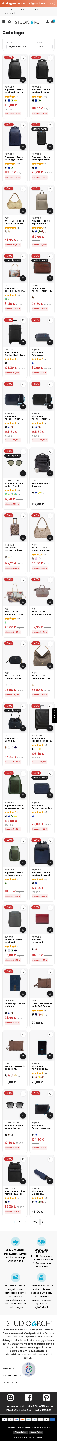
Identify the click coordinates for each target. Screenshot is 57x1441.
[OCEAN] (15, 747)
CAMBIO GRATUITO (42, 1285)
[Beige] (9, 231)
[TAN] (36, 685)
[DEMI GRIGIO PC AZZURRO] (9, 494)
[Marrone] (33, 297)
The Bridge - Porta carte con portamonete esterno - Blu (15, 1007)
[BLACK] (6, 685)
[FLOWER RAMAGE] (12, 557)
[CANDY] (12, 747)
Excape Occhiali (12, 480)
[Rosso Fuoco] (39, 1014)
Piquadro (9, 87)
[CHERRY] (42, 493)
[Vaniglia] (9, 557)
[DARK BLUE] (36, 749)
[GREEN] (9, 685)
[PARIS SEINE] (6, 299)
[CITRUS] (39, 749)
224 (35, 1222)
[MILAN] (9, 299)
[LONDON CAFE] (6, 622)
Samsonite (10, 349)
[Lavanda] (9, 950)
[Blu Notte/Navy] (15, 950)
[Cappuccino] (42, 1014)
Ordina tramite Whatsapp (21, 10)
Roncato (9, 937)
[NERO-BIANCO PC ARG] (15, 494)
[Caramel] (6, 747)
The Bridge (36, 285)
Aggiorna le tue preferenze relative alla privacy (28, 1427)
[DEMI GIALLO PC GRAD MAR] (12, 494)
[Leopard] (6, 557)
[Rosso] (42, 231)
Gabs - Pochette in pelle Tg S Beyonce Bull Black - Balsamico (42, 1007)
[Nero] (6, 100)
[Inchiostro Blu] (36, 1014)
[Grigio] (12, 1135)
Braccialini (10, 545)
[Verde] (12, 100)
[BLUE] (12, 685)
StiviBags (36, 480)
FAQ (36, 10)
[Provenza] (12, 1075)
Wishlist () (10, 13)
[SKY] (39, 558)
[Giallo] (15, 100)
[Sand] (6, 231)
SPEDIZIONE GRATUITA (41, 1251)
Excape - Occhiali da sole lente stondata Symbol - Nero (15, 1129)
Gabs (34, 1001)
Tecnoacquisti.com (34, 1437)
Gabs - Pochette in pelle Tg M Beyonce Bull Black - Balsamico (15, 1070)
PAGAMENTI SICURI (15, 1285)
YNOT (7, 218)
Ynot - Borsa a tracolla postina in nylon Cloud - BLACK (15, 679)
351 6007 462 (15, 1260)
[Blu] (9, 100)
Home (5, 10)
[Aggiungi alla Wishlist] (23, 58)
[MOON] (33, 621)
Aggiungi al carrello (23, 80)
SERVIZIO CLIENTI (15, 1249)
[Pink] (36, 558)
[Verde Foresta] (12, 950)
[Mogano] (12, 427)
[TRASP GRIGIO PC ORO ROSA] (6, 494)
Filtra (54, 714)
